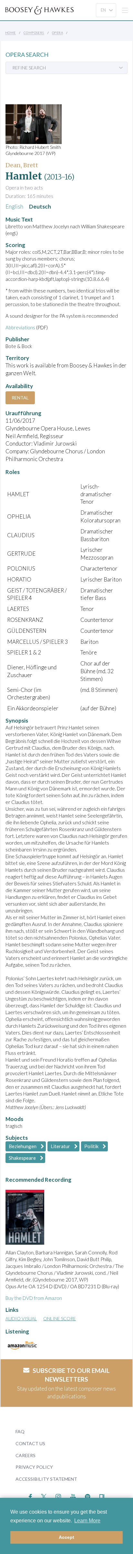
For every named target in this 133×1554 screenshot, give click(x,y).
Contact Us (30, 1443)
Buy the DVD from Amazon (33, 1298)
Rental (20, 397)
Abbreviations (20, 327)
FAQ (20, 1431)
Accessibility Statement (46, 1479)
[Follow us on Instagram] (58, 1496)
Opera (57, 33)
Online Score (59, 1318)
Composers (34, 33)
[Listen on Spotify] (87, 1496)
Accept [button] (66, 1537)
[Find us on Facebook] (30, 1496)
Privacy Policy (34, 1467)
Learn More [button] (87, 1520)
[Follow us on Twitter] (43, 1496)
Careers (25, 1455)
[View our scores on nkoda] (101, 1496)
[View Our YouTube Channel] (73, 1496)
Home (10, 33)
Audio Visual (21, 1318)
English (14, 206)
